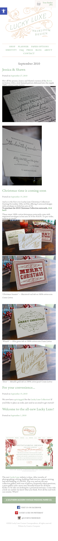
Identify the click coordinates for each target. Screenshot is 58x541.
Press (29, 50)
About (48, 50)
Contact (29, 53)
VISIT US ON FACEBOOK (31, 507)
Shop (12, 46)
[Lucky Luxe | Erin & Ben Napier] (29, 21)
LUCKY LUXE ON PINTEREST (31, 513)
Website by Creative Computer (29, 526)
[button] (3, 11)
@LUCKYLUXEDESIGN (30, 518)
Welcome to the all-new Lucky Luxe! (28, 409)
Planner (23, 46)
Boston (49, 80)
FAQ (21, 50)
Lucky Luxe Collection (40, 399)
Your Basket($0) (48, 3)
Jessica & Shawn (13, 69)
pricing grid (19, 399)
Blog (39, 50)
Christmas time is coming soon (24, 190)
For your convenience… (18, 387)
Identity (11, 50)
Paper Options (40, 46)
